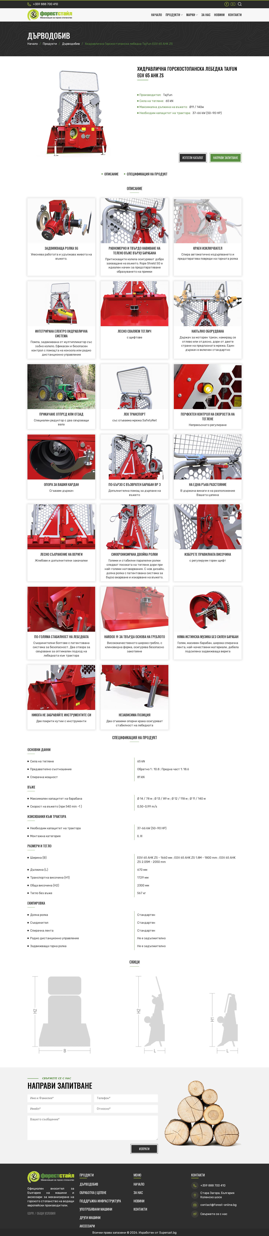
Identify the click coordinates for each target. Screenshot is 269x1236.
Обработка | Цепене (93, 1192)
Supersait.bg (168, 1232)
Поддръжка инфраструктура (100, 1201)
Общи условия (46, 1213)
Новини (219, 14)
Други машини (90, 1217)
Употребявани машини (96, 1209)
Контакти (235, 14)
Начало (156, 14)
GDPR (30, 1213)
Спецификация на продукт (147, 174)
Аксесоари (87, 1226)
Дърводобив (89, 1184)
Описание (111, 174)
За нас (205, 14)
